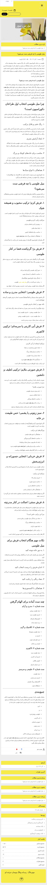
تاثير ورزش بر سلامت (37, 819)
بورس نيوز (23, 25)
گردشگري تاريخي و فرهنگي (35, 822)
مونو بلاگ (31, 872)
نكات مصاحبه (39, 826)
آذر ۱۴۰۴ (39, 766)
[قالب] (21, 879)
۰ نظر (16, 752)
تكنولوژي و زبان (39, 830)
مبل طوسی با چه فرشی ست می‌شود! (33, 48)
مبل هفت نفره (22, 282)
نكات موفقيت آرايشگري (36, 833)
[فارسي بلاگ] (39, 872)
